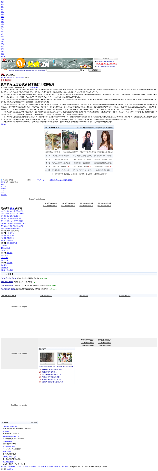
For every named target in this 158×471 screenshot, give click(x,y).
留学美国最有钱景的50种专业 (10, 216)
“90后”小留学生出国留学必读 (10, 228)
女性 (2, 34)
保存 (2, 184)
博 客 (48, 163)
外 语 (48, 156)
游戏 (2, 32)
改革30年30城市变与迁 (8, 296)
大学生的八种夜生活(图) (61, 159)
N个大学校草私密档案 (81, 166)
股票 (2, 14)
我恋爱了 (7, 260)
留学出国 (11, 78)
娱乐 (2, 9)
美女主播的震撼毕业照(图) (103, 163)
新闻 (2, 4)
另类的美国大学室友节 (70, 152)
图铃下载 (4, 231)
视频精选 (110, 128)
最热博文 (104, 128)
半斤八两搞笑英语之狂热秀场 (82, 156)
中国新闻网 (34, 87)
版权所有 (10, 469)
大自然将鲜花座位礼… (8, 238)
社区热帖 (98, 128)
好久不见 (7, 248)
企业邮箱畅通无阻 (124, 296)
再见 (6, 258)
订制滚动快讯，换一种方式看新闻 (61, 180)
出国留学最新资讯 (89, 128)
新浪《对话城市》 (46, 296)
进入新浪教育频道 (52, 127)
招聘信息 (33, 467)
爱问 (2, 49)
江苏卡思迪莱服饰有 (50, 203)
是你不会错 (4, 255)
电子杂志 (16, 231)
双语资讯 (67, 174)
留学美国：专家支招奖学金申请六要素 (13, 223)
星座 (2, 41)
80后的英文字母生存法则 (61, 156)
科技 (2, 17)
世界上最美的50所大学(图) (82, 159)
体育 (2, 7)
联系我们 (26, 467)
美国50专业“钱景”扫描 (52, 152)
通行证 (3, 56)
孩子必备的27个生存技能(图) (82, 170)
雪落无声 (4, 270)
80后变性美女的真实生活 (105, 152)
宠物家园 (10, 270)
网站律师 (41, 467)
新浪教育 (4, 78)
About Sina (11, 467)
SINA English (49, 467)
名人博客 (89, 174)
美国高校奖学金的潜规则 (82, 163)
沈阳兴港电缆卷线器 (86, 203)
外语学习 (80, 128)
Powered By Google (39, 180)
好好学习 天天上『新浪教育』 (21, 282)
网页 (4, 180)
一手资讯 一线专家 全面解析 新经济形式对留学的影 (28, 285)
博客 (2, 19)
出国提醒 (74, 174)
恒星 (2, 250)
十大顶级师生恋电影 (102, 166)
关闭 (2, 193)
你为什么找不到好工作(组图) (103, 156)
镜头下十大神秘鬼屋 (60, 166)
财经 (2, 12)
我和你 (6, 250)
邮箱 (2, 51)
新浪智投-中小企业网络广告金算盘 (24, 278)
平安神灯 (9, 263)
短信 (2, 46)
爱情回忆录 (4, 268)
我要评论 (4, 124)
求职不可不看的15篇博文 (88, 152)
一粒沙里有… (11, 233)
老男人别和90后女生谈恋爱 (61, 163)
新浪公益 (10, 231)
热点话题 (81, 174)
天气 (2, 44)
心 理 (48, 170)
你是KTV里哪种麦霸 (103, 170)
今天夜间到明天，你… (8, 235)
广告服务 (18, 467)
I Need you (4, 245)
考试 (2, 39)
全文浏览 (4, 186)
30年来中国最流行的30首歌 (103, 159)
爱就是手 (9, 253)
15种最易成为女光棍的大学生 (61, 170)
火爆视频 (96, 174)
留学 (12, 208)
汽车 (2, 27)
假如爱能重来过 (12, 243)
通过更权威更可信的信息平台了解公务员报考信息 (28, 289)
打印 (2, 190)
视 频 (48, 166)
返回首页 (4, 195)
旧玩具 (3, 258)
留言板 (3, 182)
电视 (2, 24)
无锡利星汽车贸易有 (86, 206)
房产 (2, 29)
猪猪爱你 (4, 265)
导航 (2, 54)
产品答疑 (65, 467)
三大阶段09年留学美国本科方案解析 (12, 214)
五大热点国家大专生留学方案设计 (12, 211)
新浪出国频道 (20, 78)
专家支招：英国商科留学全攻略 (11, 218)
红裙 (2, 248)
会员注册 (57, 467)
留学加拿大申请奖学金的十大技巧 (12, 226)
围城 (2, 260)
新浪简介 (4, 467)
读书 (2, 36)
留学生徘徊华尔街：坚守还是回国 (12, 221)
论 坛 (48, 159)
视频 (2, 22)
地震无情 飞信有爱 (7, 240)
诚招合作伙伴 (83, 296)
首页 (2, 2)
